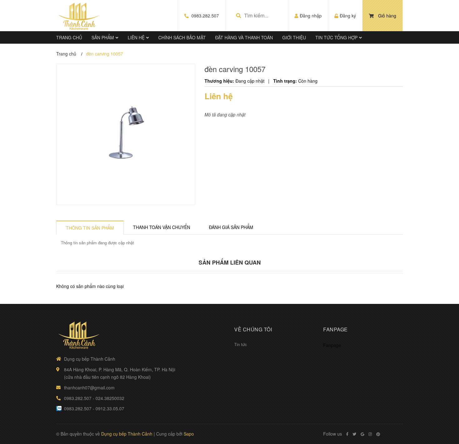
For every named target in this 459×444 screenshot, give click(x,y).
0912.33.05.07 (110, 408)
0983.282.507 (205, 15)
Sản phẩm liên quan (230, 262)
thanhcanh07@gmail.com (89, 387)
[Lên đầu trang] (442, 413)
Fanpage (332, 345)
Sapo (189, 434)
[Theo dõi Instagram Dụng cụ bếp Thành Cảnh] (370, 434)
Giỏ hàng (387, 15)
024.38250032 (110, 398)
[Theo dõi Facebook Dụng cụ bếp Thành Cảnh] (347, 434)
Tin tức (240, 344)
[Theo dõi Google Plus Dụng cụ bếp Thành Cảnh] (362, 434)
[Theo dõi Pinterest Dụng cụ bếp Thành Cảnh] (378, 434)
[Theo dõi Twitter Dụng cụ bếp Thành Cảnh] (354, 434)
